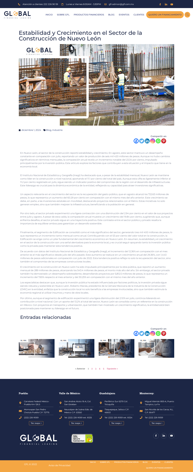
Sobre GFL (63, 14)
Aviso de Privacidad (59, 465)
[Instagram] (152, 140)
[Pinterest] (163, 140)
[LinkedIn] (166, 4)
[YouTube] (172, 4)
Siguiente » (112, 368)
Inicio (49, 14)
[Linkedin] (147, 140)
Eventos (124, 14)
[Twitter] (141, 140)
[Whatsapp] (158, 140)
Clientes (139, 14)
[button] (187, 15)
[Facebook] (160, 4)
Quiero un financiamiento (165, 14)
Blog (111, 14)
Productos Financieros (89, 14)
